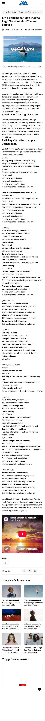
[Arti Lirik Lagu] (23, 3)
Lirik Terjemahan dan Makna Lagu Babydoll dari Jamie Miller (11, 602)
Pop (4, 563)
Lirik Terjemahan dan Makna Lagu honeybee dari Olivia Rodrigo (33, 602)
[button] (42, 3)
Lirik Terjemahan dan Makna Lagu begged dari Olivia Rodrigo (10, 650)
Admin (6, 30)
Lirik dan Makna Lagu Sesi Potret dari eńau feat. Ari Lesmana (33, 650)
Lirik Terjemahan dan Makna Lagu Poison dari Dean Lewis (32, 626)
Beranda (7, 12)
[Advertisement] (22, 703)
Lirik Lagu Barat (17, 12)
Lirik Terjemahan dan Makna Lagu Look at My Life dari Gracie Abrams (10, 627)
